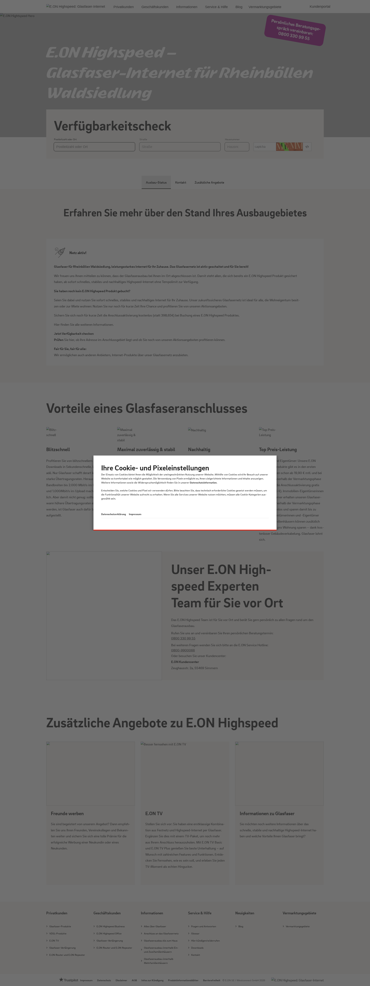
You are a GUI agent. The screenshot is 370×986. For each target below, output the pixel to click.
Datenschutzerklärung (113, 514)
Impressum (135, 514)
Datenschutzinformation (203, 482)
